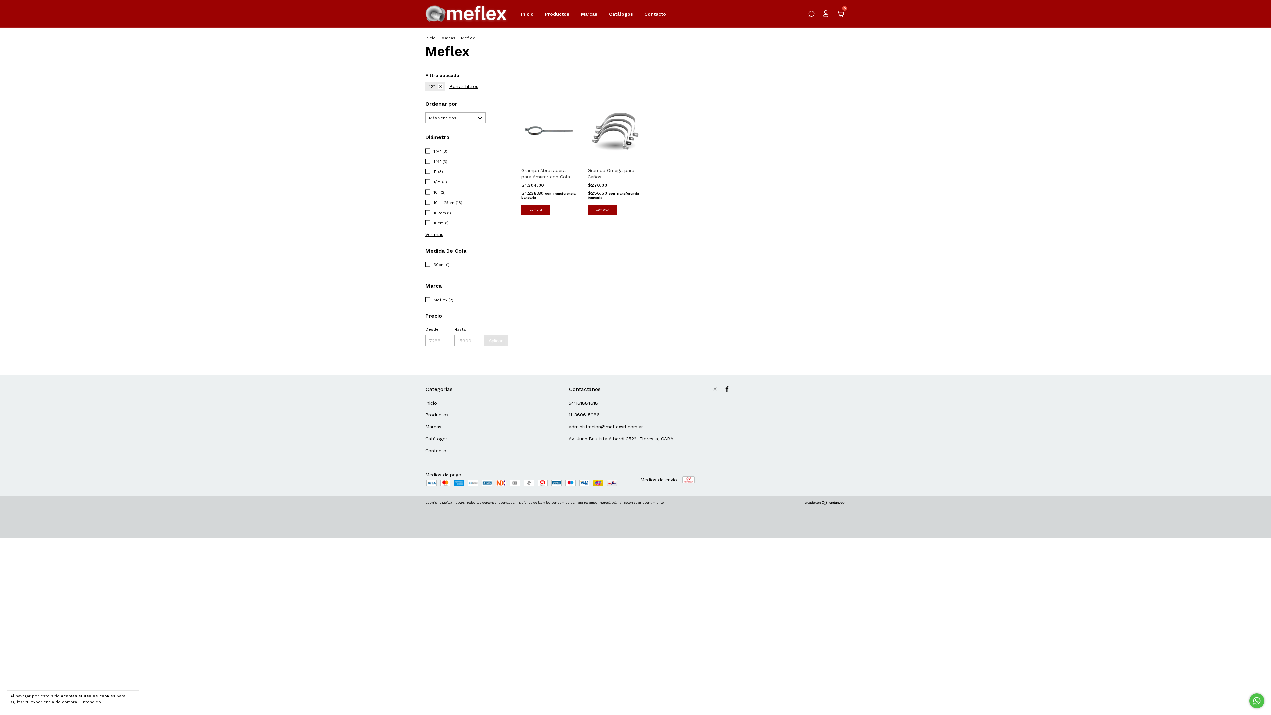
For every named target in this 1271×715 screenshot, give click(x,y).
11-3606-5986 (584, 414)
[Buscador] (811, 15)
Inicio (527, 14)
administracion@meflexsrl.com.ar (606, 426)
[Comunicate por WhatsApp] (1256, 700)
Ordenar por (441, 104)
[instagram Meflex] (715, 389)
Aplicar (496, 340)
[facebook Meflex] (727, 389)
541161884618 (583, 402)
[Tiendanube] (825, 503)
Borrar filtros (463, 86)
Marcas (589, 14)
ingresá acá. (608, 502)
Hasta (460, 329)
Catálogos (621, 14)
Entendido (91, 702)
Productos (557, 14)
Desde (432, 329)
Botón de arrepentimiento (644, 502)
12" (432, 86)
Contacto (655, 14)
